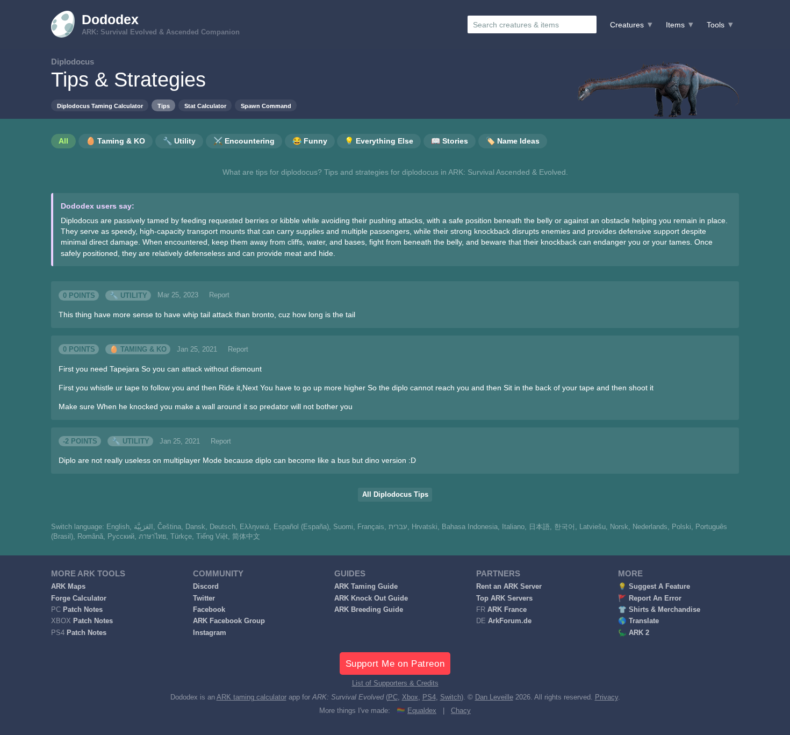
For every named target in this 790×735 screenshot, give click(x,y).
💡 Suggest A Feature (654, 586)
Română (90, 536)
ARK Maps (68, 586)
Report (219, 295)
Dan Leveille (494, 697)
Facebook (209, 609)
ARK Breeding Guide (368, 609)
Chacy (461, 711)
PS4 (429, 697)
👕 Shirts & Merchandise (659, 609)
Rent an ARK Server (509, 586)
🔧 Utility (128, 295)
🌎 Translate (638, 621)
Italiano (513, 527)
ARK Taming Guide (366, 586)
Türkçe (181, 536)
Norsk (619, 527)
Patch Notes (83, 609)
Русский (120, 536)
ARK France (507, 609)
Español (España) (301, 527)
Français (370, 527)
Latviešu (592, 527)
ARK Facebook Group (229, 621)
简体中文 (246, 536)
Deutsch (222, 527)
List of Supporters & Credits (395, 683)
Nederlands (650, 527)
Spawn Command (266, 106)
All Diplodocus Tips (395, 494)
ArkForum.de (510, 621)
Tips (163, 106)
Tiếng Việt (212, 536)
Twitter (204, 598)
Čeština (169, 527)
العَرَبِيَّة (143, 527)
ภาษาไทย (152, 536)
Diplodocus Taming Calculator (100, 106)
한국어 (564, 527)
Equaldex (421, 711)
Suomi (343, 527)
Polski (681, 527)
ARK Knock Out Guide (371, 598)
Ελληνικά (254, 527)
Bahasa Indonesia (470, 527)
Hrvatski (424, 527)
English (118, 527)
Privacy (606, 697)
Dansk (195, 527)
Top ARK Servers (504, 598)
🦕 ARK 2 (633, 633)
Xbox (410, 697)
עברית (398, 527)
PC (393, 697)
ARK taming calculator (251, 697)
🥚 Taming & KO (138, 349)
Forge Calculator (78, 598)
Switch (450, 697)
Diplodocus (72, 61)
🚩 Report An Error (649, 598)
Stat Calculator (205, 106)
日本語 (539, 527)
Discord (206, 586)
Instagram (209, 633)
